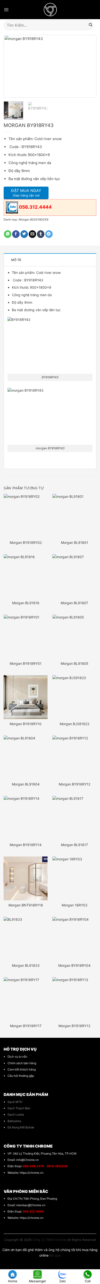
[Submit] (90, 25)
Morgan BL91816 (25, 603)
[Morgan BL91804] (26, 757)
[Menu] (6, 9)
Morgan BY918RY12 (74, 784)
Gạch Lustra (16, 1114)
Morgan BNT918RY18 (25, 905)
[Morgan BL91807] (74, 576)
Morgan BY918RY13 (74, 1026)
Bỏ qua (55, 1255)
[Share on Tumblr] (40, 234)
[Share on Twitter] (24, 234)
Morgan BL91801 (74, 542)
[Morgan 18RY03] (74, 878)
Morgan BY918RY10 (26, 724)
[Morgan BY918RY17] (26, 999)
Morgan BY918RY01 (26, 663)
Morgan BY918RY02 (26, 542)
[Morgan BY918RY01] (26, 636)
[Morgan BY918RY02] (26, 516)
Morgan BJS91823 (74, 724)
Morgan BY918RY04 (74, 965)
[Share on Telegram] (49, 234)
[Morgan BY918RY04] (74, 939)
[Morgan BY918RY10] (26, 697)
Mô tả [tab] (16, 260)
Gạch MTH (15, 1102)
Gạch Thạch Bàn (19, 1108)
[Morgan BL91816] (26, 576)
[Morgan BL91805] (74, 636)
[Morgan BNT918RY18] (26, 878)
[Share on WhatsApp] (7, 234)
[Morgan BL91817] (74, 818)
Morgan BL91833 (26, 965)
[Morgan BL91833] (26, 939)
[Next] (87, 66)
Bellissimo (14, 1121)
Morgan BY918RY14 (26, 845)
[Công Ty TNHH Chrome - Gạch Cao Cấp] (50, 9)
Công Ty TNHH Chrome (50, 1240)
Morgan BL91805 (74, 663)
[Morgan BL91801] (74, 516)
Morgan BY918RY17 (26, 1026)
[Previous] (12, 66)
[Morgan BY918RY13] (74, 999)
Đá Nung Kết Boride (21, 1127)
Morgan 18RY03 (74, 905)
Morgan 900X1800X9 (33, 219)
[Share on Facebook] (16, 234)
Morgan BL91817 (74, 845)
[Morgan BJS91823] (74, 697)
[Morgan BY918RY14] (26, 818)
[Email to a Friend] (32, 234)
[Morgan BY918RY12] (74, 757)
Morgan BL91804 (26, 784)
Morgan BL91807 (74, 603)
